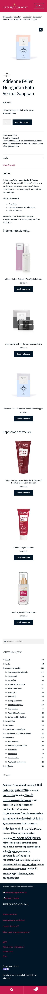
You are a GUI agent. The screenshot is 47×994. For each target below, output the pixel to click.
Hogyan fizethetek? (11, 926)
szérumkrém (9, 868)
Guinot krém (34, 818)
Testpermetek (13, 758)
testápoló (31, 868)
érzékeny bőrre (26, 873)
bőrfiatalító (9, 809)
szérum (40, 864)
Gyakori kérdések (10, 914)
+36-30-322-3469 (12, 898)
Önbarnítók (12, 750)
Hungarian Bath (17, 143)
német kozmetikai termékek (17, 842)
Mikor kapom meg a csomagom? (16, 932)
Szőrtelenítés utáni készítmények (18, 733)
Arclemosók (12, 676)
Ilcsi (26, 829)
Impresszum (8, 951)
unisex (40, 143)
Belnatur (19, 795)
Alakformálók (13, 741)
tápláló (6, 873)
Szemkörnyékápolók (15, 705)
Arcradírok (12, 680)
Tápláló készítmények (16, 713)
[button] (41, 30)
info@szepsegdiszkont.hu (16, 892)
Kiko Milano (35, 829)
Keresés (12, 990)
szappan (34, 143)
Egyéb (7, 664)
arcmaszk (33, 790)
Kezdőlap (9, 17)
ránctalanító (10, 859)
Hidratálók (12, 696)
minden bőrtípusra (26, 838)
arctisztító (9, 795)
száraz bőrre (29, 864)
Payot (12, 851)
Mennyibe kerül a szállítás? (14, 920)
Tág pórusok (13, 709)
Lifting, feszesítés (15, 701)
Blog (5, 956)
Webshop (17, 17)
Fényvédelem (10, 721)
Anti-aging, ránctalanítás (18, 672)
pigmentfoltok (23, 851)
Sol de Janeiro (32, 859)
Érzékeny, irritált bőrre (16, 684)
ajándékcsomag (26, 785)
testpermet (20, 868)
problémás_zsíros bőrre (16, 855)
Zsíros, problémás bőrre (17, 717)
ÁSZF (5, 942)
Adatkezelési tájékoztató (13, 947)
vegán (14, 873)
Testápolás (27, 17)
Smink (7, 660)
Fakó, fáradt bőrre (15, 688)
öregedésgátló (11, 877)
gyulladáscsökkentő (12, 823)
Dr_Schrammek (11, 813)
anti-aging (9, 790)
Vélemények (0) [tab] (9, 165)
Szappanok (37, 17)
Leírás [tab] (5, 158)
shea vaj (27, 143)
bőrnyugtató (22, 809)
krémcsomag (6, 833)
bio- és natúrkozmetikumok (31, 141)
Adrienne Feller (14, 141)
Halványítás (12, 692)
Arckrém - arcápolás (12, 668)
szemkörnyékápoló (12, 864)
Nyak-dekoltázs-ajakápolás (15, 729)
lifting (13, 833)
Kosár (30, 988)
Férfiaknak (9, 725)
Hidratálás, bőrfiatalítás (17, 745)
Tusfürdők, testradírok (16, 762)
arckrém (22, 790)
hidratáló (6, 143)
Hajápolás (9, 766)
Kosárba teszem (22, 122)
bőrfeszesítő (25, 804)
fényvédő (20, 818)
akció (38, 785)
